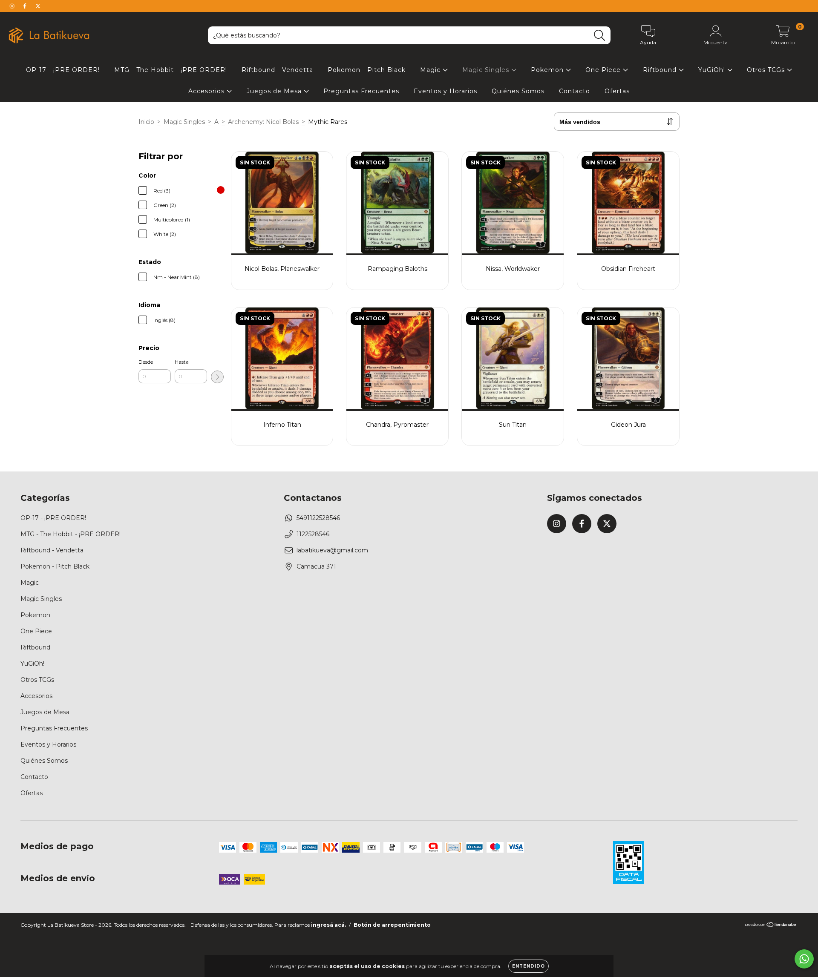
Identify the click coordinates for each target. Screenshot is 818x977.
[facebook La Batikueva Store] (25, 6)
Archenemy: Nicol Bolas (263, 122)
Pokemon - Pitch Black (367, 70)
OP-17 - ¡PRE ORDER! (63, 70)
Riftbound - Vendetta (277, 70)
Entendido (528, 966)
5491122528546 (318, 518)
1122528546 (313, 534)
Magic (431, 70)
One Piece (604, 70)
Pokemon (548, 70)
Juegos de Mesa (275, 91)
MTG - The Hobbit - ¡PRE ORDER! (170, 70)
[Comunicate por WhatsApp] (804, 958)
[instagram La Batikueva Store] (12, 6)
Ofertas (617, 91)
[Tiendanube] (771, 925)
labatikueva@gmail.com (332, 550)
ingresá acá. (328, 925)
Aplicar (217, 377)
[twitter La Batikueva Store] (37, 6)
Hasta (182, 362)
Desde (145, 362)
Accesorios (207, 91)
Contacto (574, 91)
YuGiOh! (712, 70)
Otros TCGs (767, 70)
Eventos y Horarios (445, 91)
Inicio (146, 122)
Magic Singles (486, 70)
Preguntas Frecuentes (361, 91)
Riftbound (661, 70)
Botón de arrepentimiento (392, 925)
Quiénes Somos (518, 91)
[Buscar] (600, 36)
